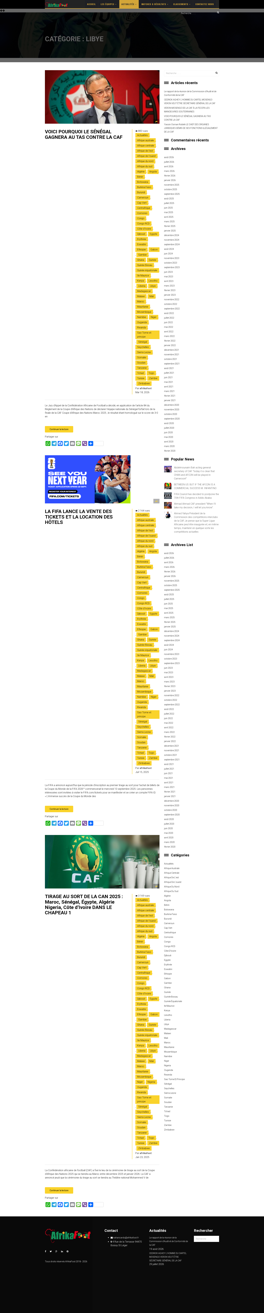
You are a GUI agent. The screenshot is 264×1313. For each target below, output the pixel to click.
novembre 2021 (171, 354)
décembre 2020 (171, 405)
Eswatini (141, 244)
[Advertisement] (132, 39)
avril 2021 (168, 386)
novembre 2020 (171, 409)
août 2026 (169, 157)
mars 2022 (169, 336)
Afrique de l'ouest (146, 156)
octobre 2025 (170, 189)
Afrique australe (145, 140)
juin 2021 (168, 377)
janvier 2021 (170, 400)
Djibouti (141, 234)
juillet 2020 (169, 428)
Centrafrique (143, 208)
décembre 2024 (171, 235)
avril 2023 (168, 281)
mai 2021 (168, 382)
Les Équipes (108, 4)
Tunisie (140, 378)
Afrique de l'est (145, 150)
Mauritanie (142, 306)
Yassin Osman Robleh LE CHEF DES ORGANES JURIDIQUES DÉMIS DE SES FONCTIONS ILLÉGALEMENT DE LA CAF (191, 128)
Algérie (141, 171)
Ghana (140, 260)
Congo (140, 218)
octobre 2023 (170, 263)
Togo (151, 373)
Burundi (141, 192)
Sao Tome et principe (144, 334)
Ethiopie (141, 249)
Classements (181, 4)
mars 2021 (169, 391)
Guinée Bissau (144, 265)
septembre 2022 (172, 308)
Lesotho (153, 280)
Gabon (154, 249)
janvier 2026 (170, 180)
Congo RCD (143, 223)
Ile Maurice (143, 275)
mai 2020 (168, 437)
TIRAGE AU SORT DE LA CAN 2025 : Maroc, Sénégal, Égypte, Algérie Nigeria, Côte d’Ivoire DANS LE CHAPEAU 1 (84, 905)
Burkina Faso (144, 187)
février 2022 (169, 341)
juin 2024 (168, 253)
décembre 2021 (171, 350)
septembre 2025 (172, 194)
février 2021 (169, 396)
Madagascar (144, 291)
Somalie (141, 357)
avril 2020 (168, 441)
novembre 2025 (171, 185)
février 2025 (169, 226)
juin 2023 (168, 272)
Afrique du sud (144, 166)
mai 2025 (168, 212)
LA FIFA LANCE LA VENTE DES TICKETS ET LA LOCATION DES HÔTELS (79, 516)
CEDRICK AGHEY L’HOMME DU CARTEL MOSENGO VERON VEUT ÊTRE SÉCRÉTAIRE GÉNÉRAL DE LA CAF (189, 101)
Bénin (140, 176)
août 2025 (169, 198)
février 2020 (169, 451)
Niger (153, 317)
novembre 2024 (171, 240)
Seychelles (143, 347)
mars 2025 (169, 221)
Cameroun (142, 197)
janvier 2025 (170, 230)
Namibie (141, 317)
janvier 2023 (170, 295)
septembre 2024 (172, 244)
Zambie (153, 378)
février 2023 (169, 290)
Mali (151, 296)
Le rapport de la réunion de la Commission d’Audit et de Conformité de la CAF (190, 93)
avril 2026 (168, 166)
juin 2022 (168, 322)
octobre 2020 (170, 414)
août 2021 (169, 368)
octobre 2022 (170, 304)
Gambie (142, 254)
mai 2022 (168, 327)
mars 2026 (169, 171)
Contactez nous (204, 4)
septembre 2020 (172, 418)
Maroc (140, 301)
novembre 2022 (171, 299)
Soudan (141, 362)
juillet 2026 (169, 162)
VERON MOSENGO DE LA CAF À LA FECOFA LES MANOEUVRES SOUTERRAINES (187, 110)
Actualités (128, 4)
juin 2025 (168, 208)
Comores (142, 213)
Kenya (140, 280)
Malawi (141, 296)
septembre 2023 (172, 267)
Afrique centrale (145, 145)
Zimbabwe (144, 383)
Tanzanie (142, 367)
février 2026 (169, 175)
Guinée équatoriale (147, 270)
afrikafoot (146, 388)
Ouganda (142, 322)
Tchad (140, 373)
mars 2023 (169, 285)
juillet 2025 (169, 203)
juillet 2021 (169, 373)
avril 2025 (168, 217)
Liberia (141, 285)
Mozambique (144, 311)
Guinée (152, 260)
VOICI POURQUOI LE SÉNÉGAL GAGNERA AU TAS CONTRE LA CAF (84, 134)
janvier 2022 (170, 345)
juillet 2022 (169, 318)
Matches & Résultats (154, 4)
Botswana (142, 182)
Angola (153, 171)
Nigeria (151, 1081)
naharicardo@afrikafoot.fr (126, 1237)
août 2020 (169, 423)
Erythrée (141, 239)
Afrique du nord (145, 161)
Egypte (153, 234)
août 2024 (169, 249)
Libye (153, 285)
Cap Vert (142, 202)
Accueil (91, 4)
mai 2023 (168, 276)
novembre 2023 (171, 258)
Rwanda (141, 327)
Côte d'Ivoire (144, 228)
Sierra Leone (144, 352)
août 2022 (169, 313)
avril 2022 (168, 331)
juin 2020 (168, 432)
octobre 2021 (170, 359)
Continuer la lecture (59, 429)
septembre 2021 (172, 363)
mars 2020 (169, 446)
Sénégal (142, 341)
